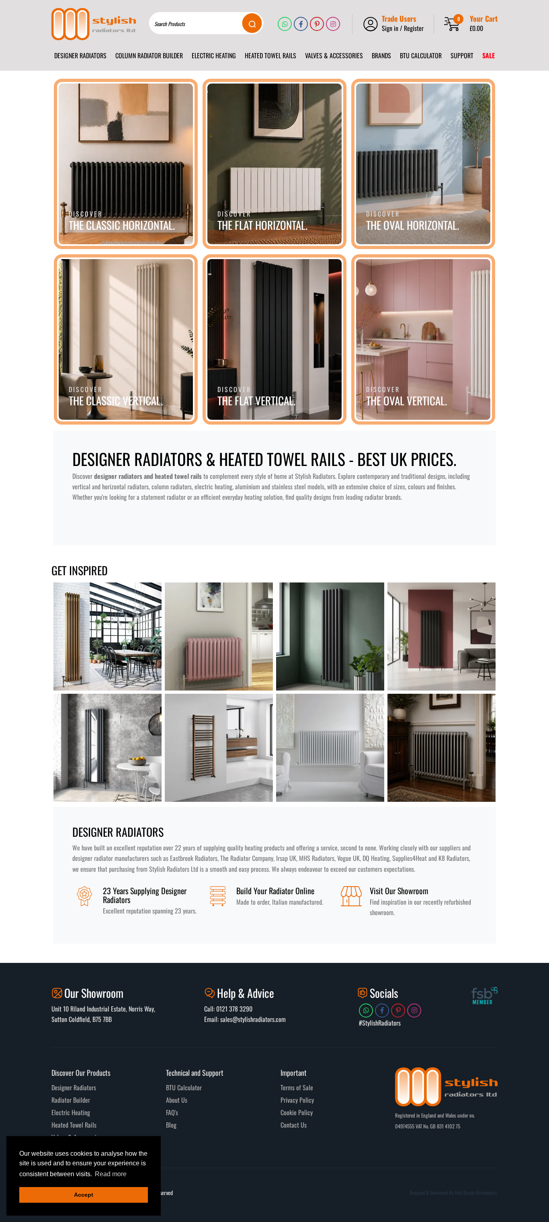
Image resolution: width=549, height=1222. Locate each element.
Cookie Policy (297, 1112)
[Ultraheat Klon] (330, 748)
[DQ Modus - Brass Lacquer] (107, 636)
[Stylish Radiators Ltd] (93, 24)
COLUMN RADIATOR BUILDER (149, 55)
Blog (171, 1125)
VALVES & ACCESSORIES (334, 55)
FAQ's (172, 1112)
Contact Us (294, 1125)
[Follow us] (285, 24)
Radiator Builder (70, 1100)
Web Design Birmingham (476, 1192)
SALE (488, 55)
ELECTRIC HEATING (214, 55)
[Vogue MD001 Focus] (219, 748)
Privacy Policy (297, 1100)
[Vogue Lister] (330, 636)
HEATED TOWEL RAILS (270, 55)
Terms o (290, 1087)
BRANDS (381, 55)
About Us (176, 1100)
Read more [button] (111, 1174)
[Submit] (252, 23)
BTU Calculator (184, 1087)
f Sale (306, 1087)
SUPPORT (462, 55)
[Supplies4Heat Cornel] (441, 748)
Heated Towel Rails (73, 1125)
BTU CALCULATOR (421, 55)
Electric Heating (70, 1112)
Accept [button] (83, 1194)
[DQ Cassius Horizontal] (219, 636)
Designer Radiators (73, 1087)
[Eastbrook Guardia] (441, 636)
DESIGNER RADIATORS (80, 55)
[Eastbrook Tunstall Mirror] (107, 748)
